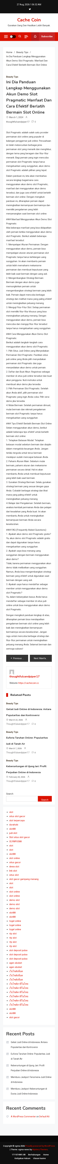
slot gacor (14, 1017)
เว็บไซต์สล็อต (16, 971)
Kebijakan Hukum (22, 1158)
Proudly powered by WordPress (40, 1146)
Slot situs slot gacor (19, 837)
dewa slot (14, 866)
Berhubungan (34, 1154)
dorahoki (13, 824)
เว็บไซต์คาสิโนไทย (18, 983)
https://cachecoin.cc (28, 683)
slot (11, 812)
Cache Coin (29, 20)
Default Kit (44, 1116)
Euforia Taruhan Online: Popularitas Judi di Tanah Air (30, 1056)
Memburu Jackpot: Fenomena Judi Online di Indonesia (31, 1079)
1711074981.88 (18, 1154)
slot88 (12, 828)
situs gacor (15, 862)
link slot (13, 870)
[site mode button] (13, 36)
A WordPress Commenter (23, 1116)
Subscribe (47, 36)
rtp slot (13, 933)
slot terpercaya (17, 820)
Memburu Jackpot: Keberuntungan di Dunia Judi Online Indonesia (29, 1091)
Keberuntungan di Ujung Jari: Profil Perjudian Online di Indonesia (27, 1068)
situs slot (14, 875)
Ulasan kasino (39, 1158)
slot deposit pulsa (18, 950)
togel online (15, 921)
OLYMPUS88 (15, 841)
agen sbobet (15, 963)
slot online (14, 858)
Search (9, 793)
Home (46, 1154)
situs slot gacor (17, 816)
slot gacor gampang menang (24, 879)
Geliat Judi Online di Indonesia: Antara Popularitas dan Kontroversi (29, 1044)
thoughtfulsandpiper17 (17, 122)
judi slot (13, 833)
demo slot (14, 900)
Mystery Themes (40, 1149)
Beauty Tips (12, 77)
